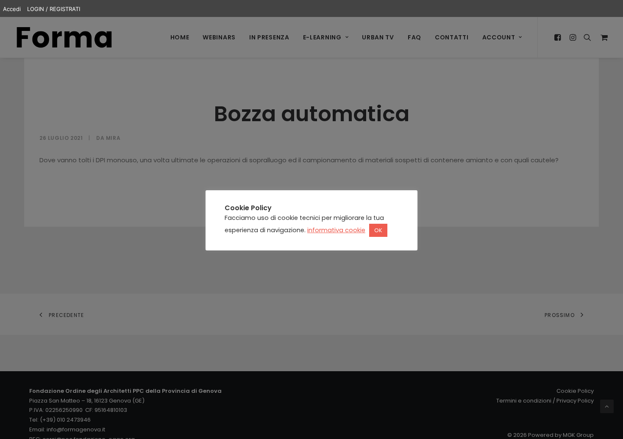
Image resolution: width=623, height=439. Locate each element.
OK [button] (378, 230)
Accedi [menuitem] (12, 9)
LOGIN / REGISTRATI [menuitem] (53, 9)
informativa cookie (336, 230)
